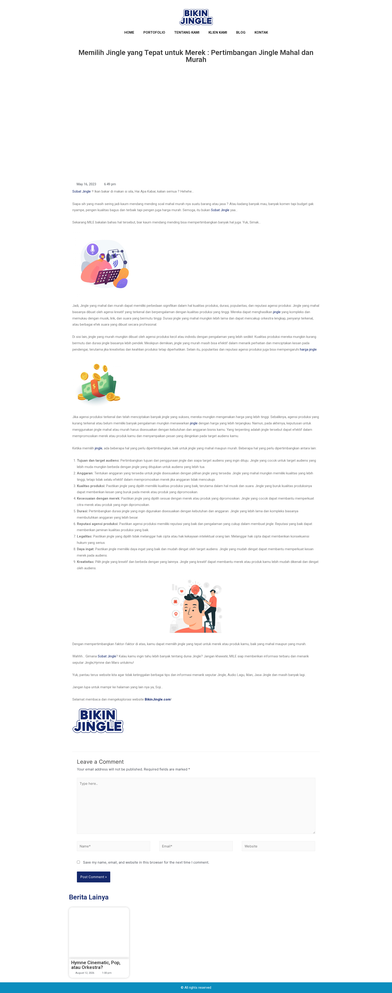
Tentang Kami (186, 32)
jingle (277, 312)
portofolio (154, 32)
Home (129, 32)
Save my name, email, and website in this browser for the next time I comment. (146, 862)
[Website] (278, 847)
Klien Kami (217, 32)
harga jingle (308, 349)
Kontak (261, 32)
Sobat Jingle (81, 191)
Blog (240, 32)
